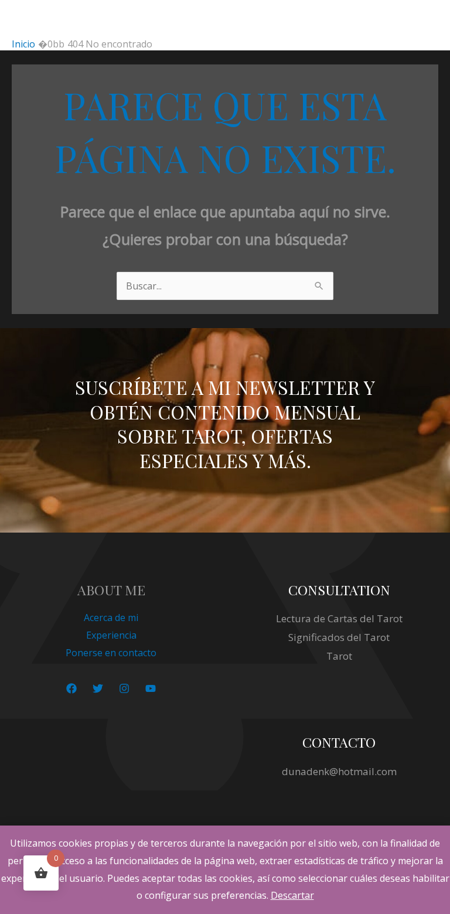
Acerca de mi (111, 617)
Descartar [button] (292, 895)
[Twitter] (98, 688)
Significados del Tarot (339, 637)
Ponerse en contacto (111, 652)
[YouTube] (150, 688)
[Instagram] (124, 688)
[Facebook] (71, 688)
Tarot (339, 656)
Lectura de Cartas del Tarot (339, 618)
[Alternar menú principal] (426, 18)
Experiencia (111, 635)
